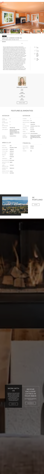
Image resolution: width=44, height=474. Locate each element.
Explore (35, 204)
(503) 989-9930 (22, 93)
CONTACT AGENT (22, 102)
